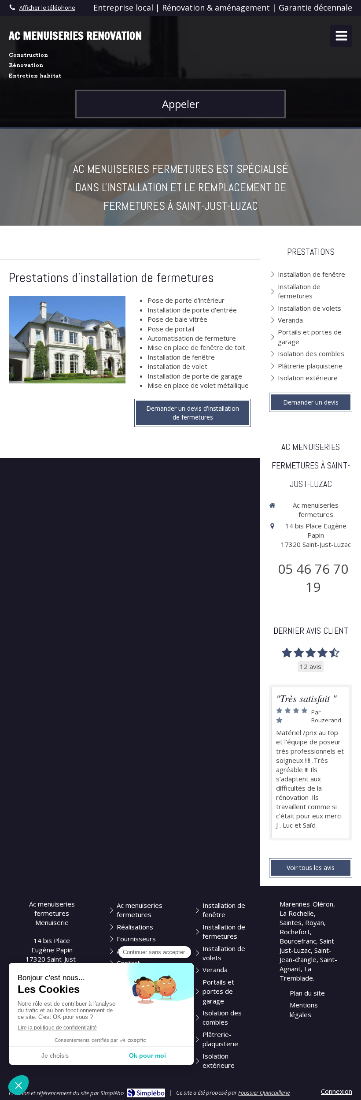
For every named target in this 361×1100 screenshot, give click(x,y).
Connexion (336, 1091)
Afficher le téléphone (47, 7)
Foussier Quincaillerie (264, 1092)
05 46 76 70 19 (313, 578)
